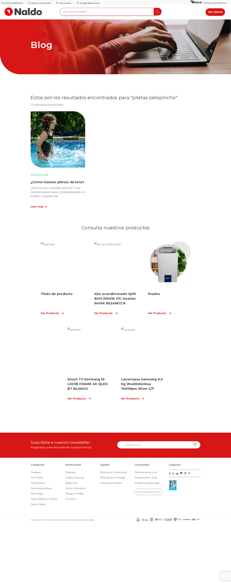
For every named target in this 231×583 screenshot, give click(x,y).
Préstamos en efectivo (215, 3)
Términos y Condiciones (113, 472)
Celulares (36, 472)
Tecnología (37, 493)
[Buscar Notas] (158, 11)
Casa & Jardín (38, 504)
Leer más (37, 206)
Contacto (70, 499)
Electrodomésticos (41, 488)
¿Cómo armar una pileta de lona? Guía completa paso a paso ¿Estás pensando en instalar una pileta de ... (58, 192)
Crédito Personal (74, 477)
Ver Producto (50, 313)
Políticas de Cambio (111, 483)
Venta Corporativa (75, 488)
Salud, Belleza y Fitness (44, 499)
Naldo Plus (71, 483)
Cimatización (38, 483)
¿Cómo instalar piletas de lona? (57, 182)
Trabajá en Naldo (74, 493)
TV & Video (37, 477)
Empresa (70, 472)
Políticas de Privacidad (112, 477)
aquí (157, 483)
